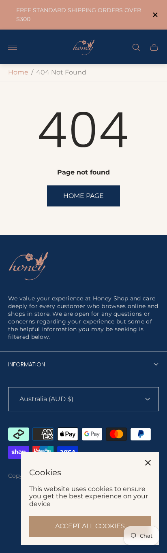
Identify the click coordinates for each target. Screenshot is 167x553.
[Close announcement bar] (155, 15)
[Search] (136, 47)
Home (18, 72)
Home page (83, 196)
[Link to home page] (28, 267)
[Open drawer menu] (12, 47)
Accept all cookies (90, 526)
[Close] (148, 463)
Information (26, 364)
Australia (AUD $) (46, 399)
